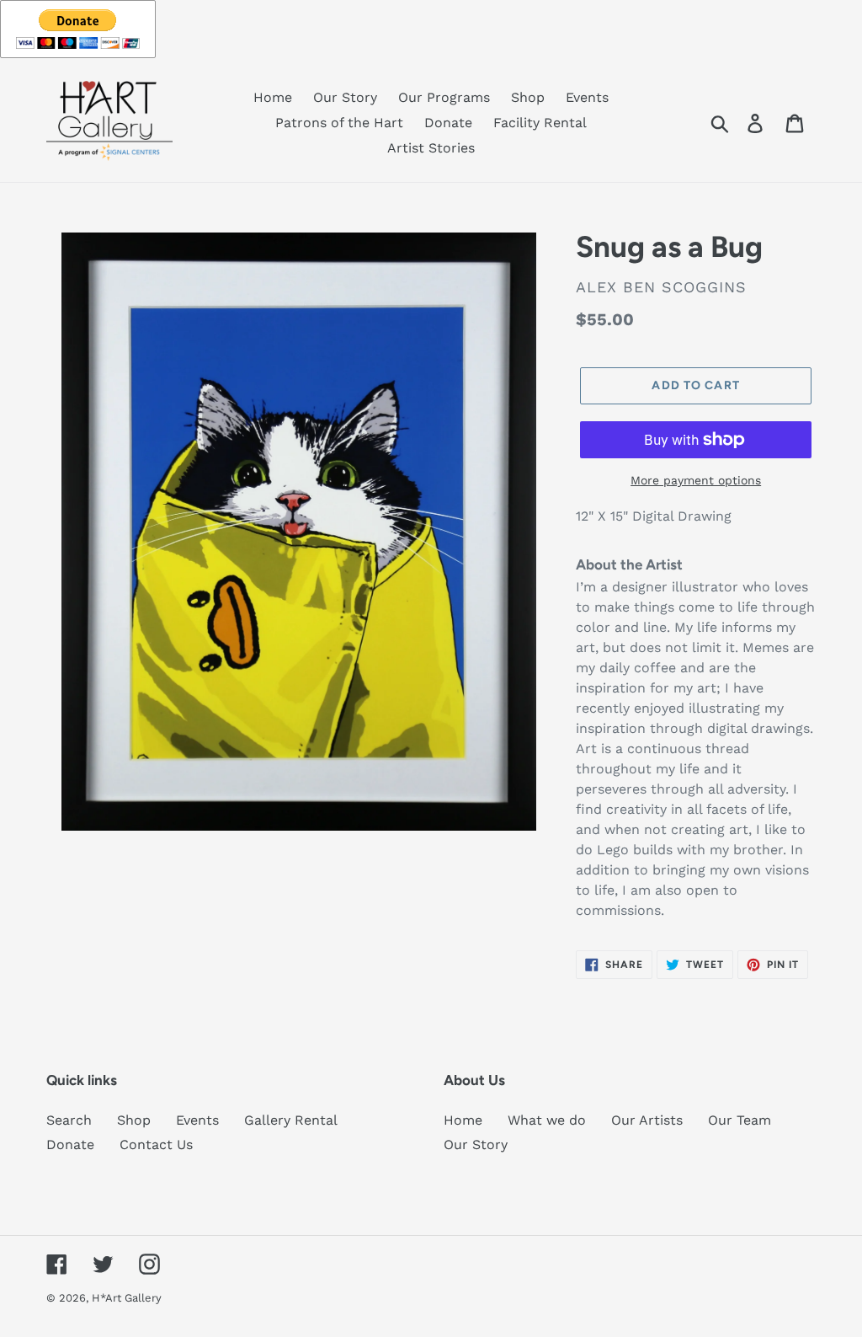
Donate (70, 1144)
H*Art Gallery (127, 1298)
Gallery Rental (291, 1120)
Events (197, 1120)
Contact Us (156, 1144)
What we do (547, 1120)
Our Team (739, 1120)
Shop (134, 1120)
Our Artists (647, 1120)
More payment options (696, 480)
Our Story (476, 1144)
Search (69, 1120)
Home (463, 1120)
